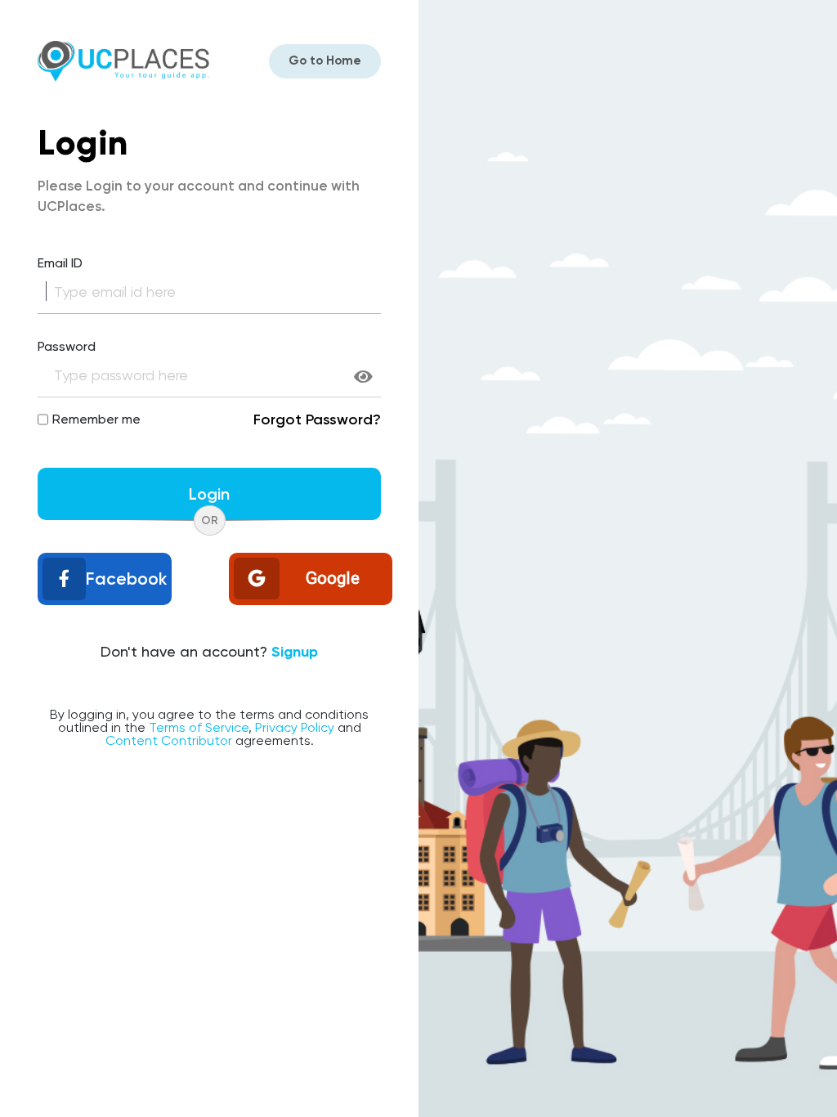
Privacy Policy (294, 727)
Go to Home (325, 60)
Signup (294, 652)
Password (67, 346)
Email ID (60, 263)
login (209, 494)
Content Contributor (168, 740)
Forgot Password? (317, 419)
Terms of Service (198, 727)
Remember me (96, 419)
